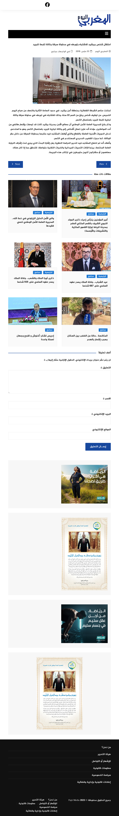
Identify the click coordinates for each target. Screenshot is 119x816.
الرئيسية (102, 214)
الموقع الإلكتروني (101, 430)
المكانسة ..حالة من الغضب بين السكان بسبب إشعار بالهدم (87, 338)
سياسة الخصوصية (101, 775)
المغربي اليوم (101, 51)
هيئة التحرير (104, 754)
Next (17, 164)
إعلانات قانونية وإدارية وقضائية (94, 782)
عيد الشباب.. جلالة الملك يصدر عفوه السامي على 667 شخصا (89, 284)
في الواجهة (64, 51)
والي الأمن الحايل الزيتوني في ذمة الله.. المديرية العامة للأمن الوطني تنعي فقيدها (33, 222)
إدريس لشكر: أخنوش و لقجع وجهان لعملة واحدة (35, 338)
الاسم (107, 399)
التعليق (106, 368)
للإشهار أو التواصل (101, 761)
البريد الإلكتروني (101, 414)
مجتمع (54, 51)
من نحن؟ (106, 747)
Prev (101, 164)
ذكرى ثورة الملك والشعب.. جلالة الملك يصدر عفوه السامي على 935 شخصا (34, 280)
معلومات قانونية (102, 768)
